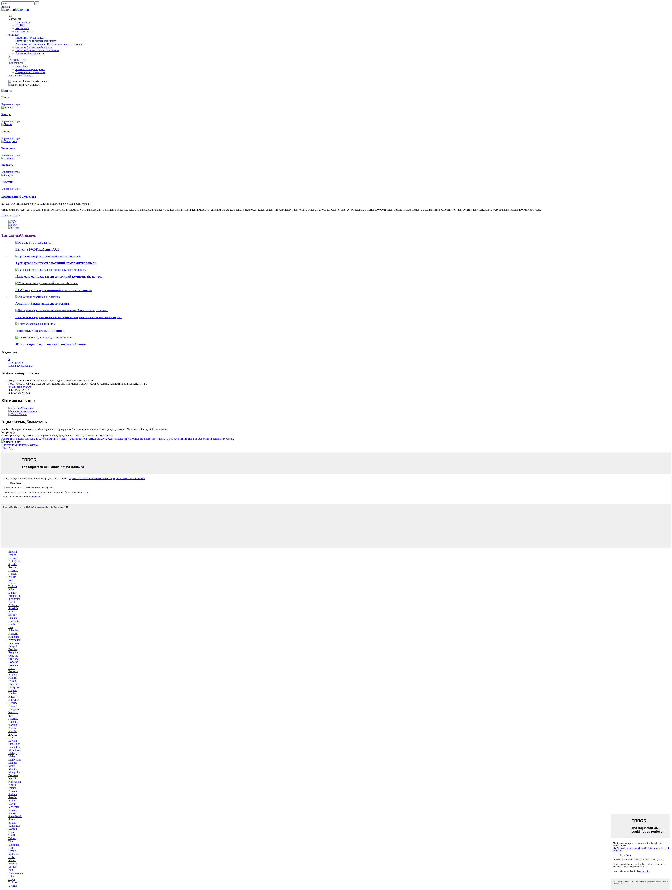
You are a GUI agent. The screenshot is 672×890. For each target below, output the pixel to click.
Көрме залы (22, 28)
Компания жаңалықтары (30, 69)
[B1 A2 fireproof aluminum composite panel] (46, 283)
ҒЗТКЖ (19, 25)
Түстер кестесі (17, 59)
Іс (9, 56)
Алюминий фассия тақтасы (17, 438)
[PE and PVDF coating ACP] (34, 242)
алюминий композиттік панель (33, 47)
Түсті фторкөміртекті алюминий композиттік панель (55, 263)
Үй (10, 15)
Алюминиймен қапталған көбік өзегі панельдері (98, 438)
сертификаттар (24, 31)
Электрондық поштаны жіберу (19, 444)
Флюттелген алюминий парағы (147, 438)
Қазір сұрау (8, 432)
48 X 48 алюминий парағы (51, 438)
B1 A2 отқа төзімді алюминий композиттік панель (53, 290)
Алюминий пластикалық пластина (42, 303)
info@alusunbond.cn (19, 386)
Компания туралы (18, 196)
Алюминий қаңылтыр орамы (215, 438)
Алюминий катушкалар (29, 53)
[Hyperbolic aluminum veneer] (35, 323)
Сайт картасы (104, 435)
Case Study (21, 66)
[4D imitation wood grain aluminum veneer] (44, 337)
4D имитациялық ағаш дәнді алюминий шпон (50, 344)
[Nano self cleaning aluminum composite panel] (50, 269)
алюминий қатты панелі (29, 37)
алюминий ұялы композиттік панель (37, 50)
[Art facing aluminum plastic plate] (37, 296)
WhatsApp (7, 448)
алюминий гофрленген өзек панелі (36, 40)
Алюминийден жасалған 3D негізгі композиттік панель (48, 44)
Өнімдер (13, 34)
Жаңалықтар (15, 62)
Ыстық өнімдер (85, 435)
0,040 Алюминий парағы (182, 438)
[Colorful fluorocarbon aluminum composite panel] (48, 256)
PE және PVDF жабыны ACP (37, 249)
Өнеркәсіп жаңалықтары (30, 72)
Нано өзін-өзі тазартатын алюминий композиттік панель (59, 276)
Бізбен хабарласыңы (20, 75)
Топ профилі (22, 21)
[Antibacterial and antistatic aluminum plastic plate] (61, 310)
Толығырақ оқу (10, 215)
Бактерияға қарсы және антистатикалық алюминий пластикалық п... (68, 317)
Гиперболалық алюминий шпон (40, 330)
